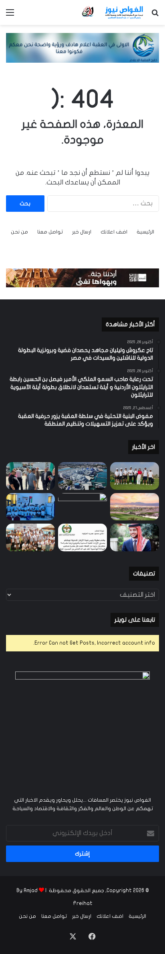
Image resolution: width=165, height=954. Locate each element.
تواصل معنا (50, 232)
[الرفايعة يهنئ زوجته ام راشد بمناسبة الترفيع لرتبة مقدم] (82, 537)
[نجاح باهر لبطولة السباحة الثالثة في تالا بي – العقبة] (30, 537)
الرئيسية (145, 232)
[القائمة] (10, 15)
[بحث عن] (155, 15)
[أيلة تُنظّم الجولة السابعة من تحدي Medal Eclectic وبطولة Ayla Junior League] (82, 507)
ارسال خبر (81, 232)
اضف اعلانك (114, 232)
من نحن (19, 232)
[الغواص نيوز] (113, 12)
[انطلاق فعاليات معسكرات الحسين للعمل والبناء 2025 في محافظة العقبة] (30, 507)
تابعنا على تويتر (135, 619)
